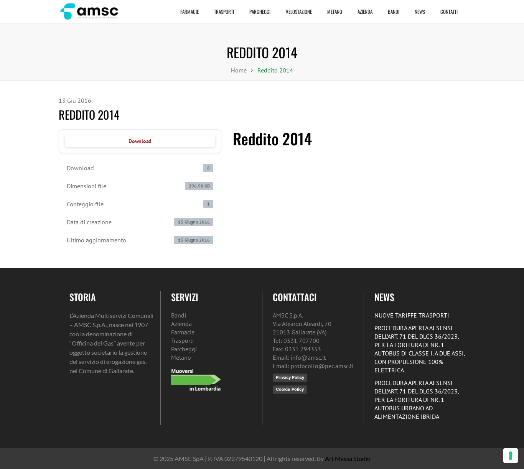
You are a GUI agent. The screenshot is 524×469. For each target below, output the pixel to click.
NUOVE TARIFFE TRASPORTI (411, 315)
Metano (334, 11)
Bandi (393, 11)
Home (239, 70)
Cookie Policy (290, 389)
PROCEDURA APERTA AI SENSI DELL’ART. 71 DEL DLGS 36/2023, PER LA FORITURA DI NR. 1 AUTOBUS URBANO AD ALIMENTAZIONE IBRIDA (416, 399)
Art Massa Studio (348, 458)
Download (140, 141)
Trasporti (224, 11)
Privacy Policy (290, 377)
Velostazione (299, 11)
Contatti (449, 11)
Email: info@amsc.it (299, 357)
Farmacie (189, 11)
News (420, 11)
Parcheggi (259, 11)
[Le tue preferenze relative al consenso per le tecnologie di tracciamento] (510, 455)
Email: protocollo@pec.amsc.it (313, 366)
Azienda (365, 11)
